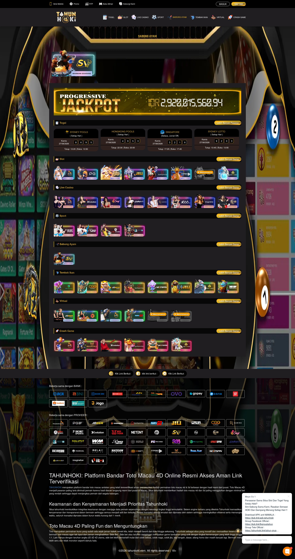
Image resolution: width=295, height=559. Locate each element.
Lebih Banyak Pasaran (228, 122)
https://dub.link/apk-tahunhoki (259, 517)
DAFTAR (238, 4)
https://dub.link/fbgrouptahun (259, 524)
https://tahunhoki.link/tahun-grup (260, 530)
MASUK (223, 4)
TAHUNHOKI (55, 487)
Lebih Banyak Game (229, 159)
